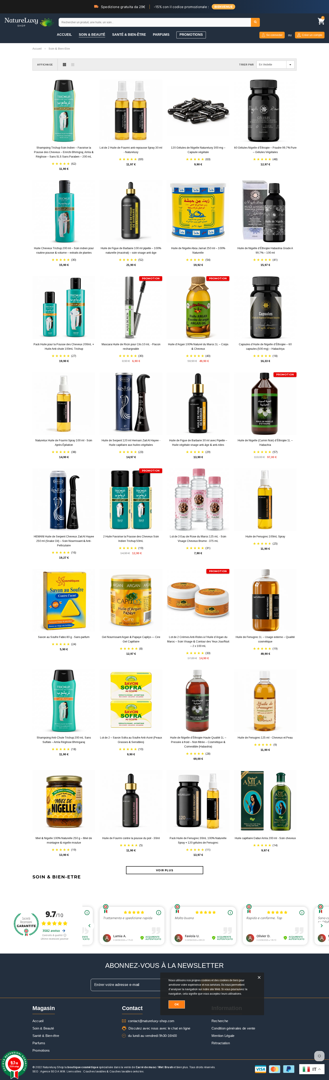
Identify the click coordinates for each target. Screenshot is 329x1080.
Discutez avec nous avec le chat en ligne (159, 1028)
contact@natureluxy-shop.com (151, 1021)
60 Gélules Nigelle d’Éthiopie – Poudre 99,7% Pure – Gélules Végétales (265, 150)
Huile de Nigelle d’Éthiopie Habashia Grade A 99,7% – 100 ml (265, 250)
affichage (45, 64)
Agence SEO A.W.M (52, 1071)
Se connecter (274, 35)
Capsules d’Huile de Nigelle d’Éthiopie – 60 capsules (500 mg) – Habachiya (265, 346)
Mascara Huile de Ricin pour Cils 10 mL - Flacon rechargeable (131, 346)
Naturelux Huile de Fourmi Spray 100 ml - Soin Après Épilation (63, 442)
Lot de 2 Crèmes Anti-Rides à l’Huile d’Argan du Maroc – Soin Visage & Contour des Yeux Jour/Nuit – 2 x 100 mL (198, 642)
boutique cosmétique (82, 1067)
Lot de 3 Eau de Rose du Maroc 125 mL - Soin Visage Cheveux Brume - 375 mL (198, 539)
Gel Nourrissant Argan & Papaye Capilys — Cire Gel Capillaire (131, 639)
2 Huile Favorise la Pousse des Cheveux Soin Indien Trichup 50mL (131, 539)
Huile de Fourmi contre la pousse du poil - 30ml (131, 838)
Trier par (246, 64)
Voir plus (164, 870)
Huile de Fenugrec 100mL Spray (265, 536)
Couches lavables (94, 1071)
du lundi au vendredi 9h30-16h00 (152, 1036)
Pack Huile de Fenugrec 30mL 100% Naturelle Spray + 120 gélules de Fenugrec (198, 840)
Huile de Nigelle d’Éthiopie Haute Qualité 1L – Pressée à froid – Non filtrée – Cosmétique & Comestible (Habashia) (198, 742)
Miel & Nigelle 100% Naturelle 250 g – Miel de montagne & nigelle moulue (64, 840)
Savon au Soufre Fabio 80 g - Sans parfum (64, 637)
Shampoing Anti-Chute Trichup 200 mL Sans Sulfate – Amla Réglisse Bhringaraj (64, 740)
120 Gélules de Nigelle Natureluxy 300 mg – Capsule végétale (198, 150)
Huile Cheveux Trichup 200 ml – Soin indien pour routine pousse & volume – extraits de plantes (64, 250)
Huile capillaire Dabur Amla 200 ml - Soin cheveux (265, 838)
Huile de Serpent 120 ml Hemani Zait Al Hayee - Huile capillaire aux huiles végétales (131, 442)
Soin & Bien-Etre (59, 48)
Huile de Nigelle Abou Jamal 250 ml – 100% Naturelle (198, 250)
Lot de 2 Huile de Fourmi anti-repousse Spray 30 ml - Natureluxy (131, 150)
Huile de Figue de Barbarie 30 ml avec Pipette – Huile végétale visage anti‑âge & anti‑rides (198, 442)
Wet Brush (165, 1067)
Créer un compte (312, 35)
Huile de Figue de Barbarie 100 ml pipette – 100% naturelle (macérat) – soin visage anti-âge (131, 250)
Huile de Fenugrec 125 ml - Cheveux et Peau (265, 737)
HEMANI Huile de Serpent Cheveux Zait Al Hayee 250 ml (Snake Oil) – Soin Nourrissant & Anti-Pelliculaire (64, 541)
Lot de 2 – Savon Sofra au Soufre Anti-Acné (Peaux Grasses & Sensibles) (131, 740)
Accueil (37, 48)
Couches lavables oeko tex (126, 1071)
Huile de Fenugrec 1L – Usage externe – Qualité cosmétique (265, 639)
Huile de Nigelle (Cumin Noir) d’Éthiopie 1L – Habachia (265, 442)
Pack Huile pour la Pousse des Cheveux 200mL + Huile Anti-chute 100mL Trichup (64, 346)
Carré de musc (146, 1067)
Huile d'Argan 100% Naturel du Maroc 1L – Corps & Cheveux (198, 346)
